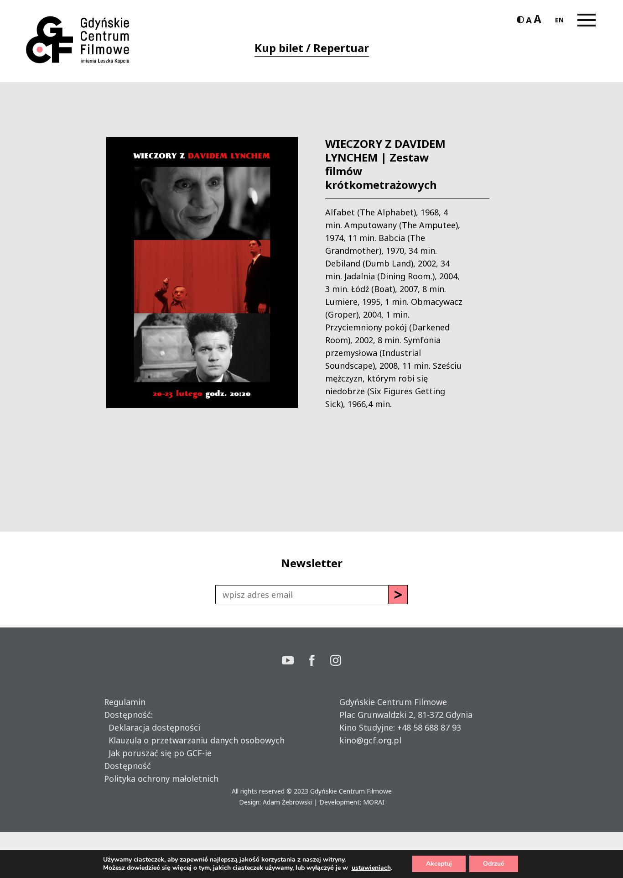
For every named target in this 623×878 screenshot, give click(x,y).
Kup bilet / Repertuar (311, 47)
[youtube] (295, 661)
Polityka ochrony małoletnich (161, 778)
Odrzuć (493, 863)
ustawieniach (371, 868)
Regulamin (124, 701)
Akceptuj (439, 863)
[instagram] (335, 661)
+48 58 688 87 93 (429, 727)
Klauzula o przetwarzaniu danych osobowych (194, 740)
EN (559, 20)
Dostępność (127, 765)
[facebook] (319, 661)
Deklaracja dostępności (152, 727)
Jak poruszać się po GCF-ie (158, 752)
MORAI (373, 802)
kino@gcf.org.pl (370, 740)
